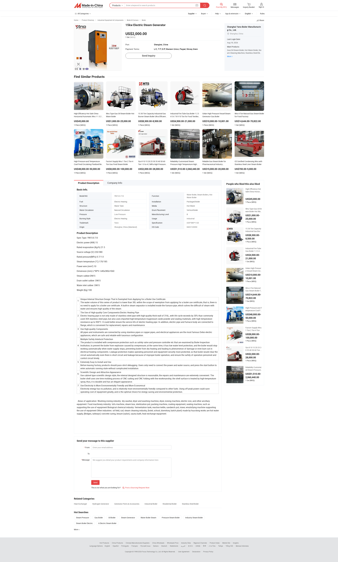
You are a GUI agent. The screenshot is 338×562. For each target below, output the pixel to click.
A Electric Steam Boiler (107, 523)
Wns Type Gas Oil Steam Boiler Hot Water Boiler (253, 210)
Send (95, 482)
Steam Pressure (82, 517)
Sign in (261, 7)
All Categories (83, 13)
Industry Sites (186, 543)
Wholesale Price (172, 543)
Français (135, 546)
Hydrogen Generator (100, 504)
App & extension (231, 13)
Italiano (156, 546)
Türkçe (220, 546)
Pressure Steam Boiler (171, 517)
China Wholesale (158, 543)
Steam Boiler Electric (84, 523)
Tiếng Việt (229, 546)
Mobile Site (226, 543)
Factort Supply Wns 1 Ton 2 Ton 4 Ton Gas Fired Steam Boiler (253, 329)
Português (125, 546)
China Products (117, 543)
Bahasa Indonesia (242, 546)
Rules (262, 13)
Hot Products (104, 543)
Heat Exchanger (80, 504)
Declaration (196, 552)
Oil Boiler (112, 517)
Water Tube (119, 206)
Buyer (203, 13)
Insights (236, 543)
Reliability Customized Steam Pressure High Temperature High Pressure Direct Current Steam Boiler (253, 368)
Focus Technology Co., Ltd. (151, 552)
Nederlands (174, 546)
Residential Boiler (170, 504)
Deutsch (164, 546)
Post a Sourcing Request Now (135, 487)
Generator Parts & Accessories (126, 504)
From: (87, 447)
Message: (85, 460)
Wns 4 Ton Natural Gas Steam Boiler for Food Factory (253, 289)
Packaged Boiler (193, 201)
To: (89, 453)
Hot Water (191, 206)
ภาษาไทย (212, 546)
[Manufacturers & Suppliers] (88, 5)
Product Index (215, 543)
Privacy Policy (208, 552)
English (107, 546)
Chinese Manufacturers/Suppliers (137, 543)
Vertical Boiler (192, 210)
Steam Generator (128, 517)
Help (217, 13)
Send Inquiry (148, 55)
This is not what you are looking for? (106, 487)
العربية (183, 546)
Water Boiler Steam (148, 517)
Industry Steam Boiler (194, 517)
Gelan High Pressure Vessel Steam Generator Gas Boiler (253, 269)
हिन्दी (204, 546)
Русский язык (145, 546)
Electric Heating (120, 201)
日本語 (198, 546)
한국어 (190, 546)
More (229, 56)
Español (116, 546)
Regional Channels (200, 543)
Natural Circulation (122, 210)
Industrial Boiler (151, 504)
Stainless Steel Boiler (190, 504)
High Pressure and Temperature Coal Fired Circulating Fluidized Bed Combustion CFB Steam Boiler (253, 309)
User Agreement (183, 552)
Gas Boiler (99, 517)
